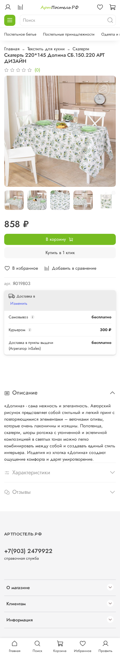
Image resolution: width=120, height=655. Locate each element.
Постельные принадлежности (69, 34)
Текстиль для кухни (46, 49)
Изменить (18, 303)
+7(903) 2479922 (28, 551)
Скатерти (81, 49)
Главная (12, 49)
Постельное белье (20, 34)
